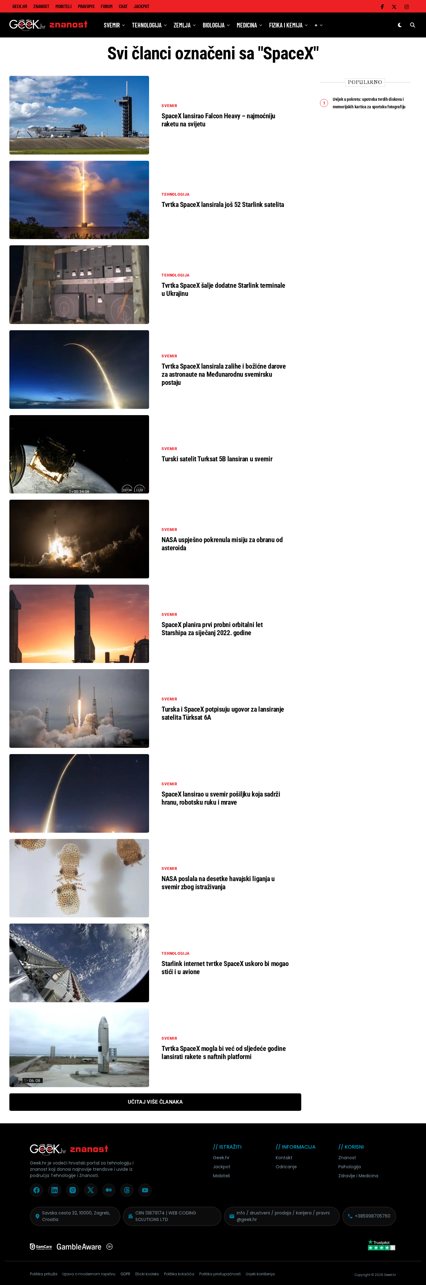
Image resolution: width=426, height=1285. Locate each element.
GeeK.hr (19, 6)
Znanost (41, 6)
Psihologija (349, 1167)
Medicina (247, 25)
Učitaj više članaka (155, 1102)
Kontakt (284, 1158)
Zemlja (182, 25)
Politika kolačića (179, 1274)
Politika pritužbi (43, 1274)
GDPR (125, 1274)
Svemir (112, 25)
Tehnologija (147, 25)
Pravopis (86, 6)
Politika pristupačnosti (220, 1274)
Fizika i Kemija (286, 25)
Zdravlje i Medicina (358, 1176)
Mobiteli (64, 6)
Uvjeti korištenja (260, 1274)
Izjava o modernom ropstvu (88, 1274)
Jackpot (141, 6)
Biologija (214, 25)
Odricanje (286, 1167)
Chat (123, 6)
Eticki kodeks (147, 1274)
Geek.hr (221, 1158)
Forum (107, 6)
